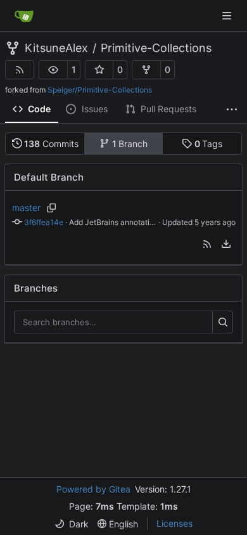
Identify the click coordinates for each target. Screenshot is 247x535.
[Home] (24, 15)
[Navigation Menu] (228, 15)
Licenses (174, 523)
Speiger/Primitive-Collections (100, 89)
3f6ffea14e (43, 222)
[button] (53, 69)
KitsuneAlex (56, 48)
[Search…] (222, 322)
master (26, 207)
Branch (130, 143)
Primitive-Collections (156, 48)
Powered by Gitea (93, 489)
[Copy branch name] (51, 207)
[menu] (226, 244)
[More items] (232, 109)
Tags (208, 143)
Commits (51, 143)
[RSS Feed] (19, 69)
